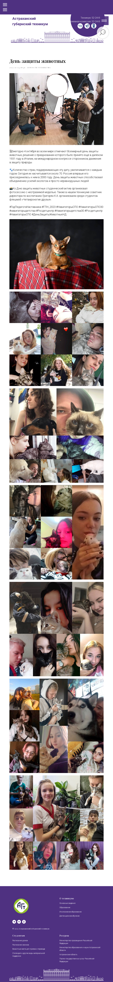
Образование (64, 907)
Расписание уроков (20, 941)
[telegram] (14, 922)
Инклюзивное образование (70, 912)
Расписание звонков (20, 945)
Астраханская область (68, 955)
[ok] (24, 922)
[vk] (19, 922)
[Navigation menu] (5, 9)
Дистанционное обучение (69, 916)
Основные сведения (67, 903)
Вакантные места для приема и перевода (28, 949)
